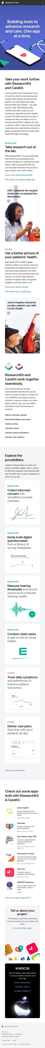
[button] (22, 213)
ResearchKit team (7, 1034)
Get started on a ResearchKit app (20, 179)
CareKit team (18, 1034)
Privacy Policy (6, 1040)
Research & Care (12, 3)
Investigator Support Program (11, 1036)
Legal (14, 1040)
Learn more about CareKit (16, 287)
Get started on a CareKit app (18, 291)
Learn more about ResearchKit (18, 175)
